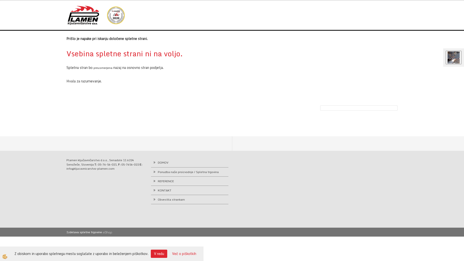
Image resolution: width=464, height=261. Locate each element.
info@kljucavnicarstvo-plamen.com (90, 168)
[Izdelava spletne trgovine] (107, 232)
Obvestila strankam (171, 199)
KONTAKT (164, 190)
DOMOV (163, 162)
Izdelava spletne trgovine (84, 232)
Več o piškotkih (184, 253)
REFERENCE (166, 181)
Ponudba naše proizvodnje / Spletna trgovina (188, 172)
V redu (159, 253)
